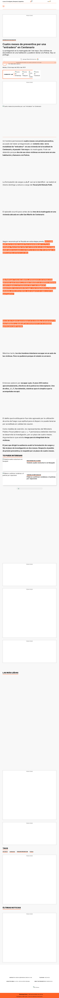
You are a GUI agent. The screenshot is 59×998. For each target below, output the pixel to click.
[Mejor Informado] (29, 6)
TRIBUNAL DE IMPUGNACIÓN (34, 474)
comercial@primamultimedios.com (20, 977)
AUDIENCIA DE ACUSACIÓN (9, 39)
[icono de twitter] (48, 6)
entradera (5, 851)
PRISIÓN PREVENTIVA (22, 851)
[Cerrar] (55, 62)
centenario (12, 851)
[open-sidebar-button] (3, 6)
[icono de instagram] (52, 6)
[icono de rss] (55, 6)
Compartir (7, 74)
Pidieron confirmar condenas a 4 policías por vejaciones (41, 478)
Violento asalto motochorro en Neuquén (41, 463)
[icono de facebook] (45, 6)
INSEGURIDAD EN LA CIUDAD (34, 460)
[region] (29, 26)
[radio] (26, 2)
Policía (31, 851)
